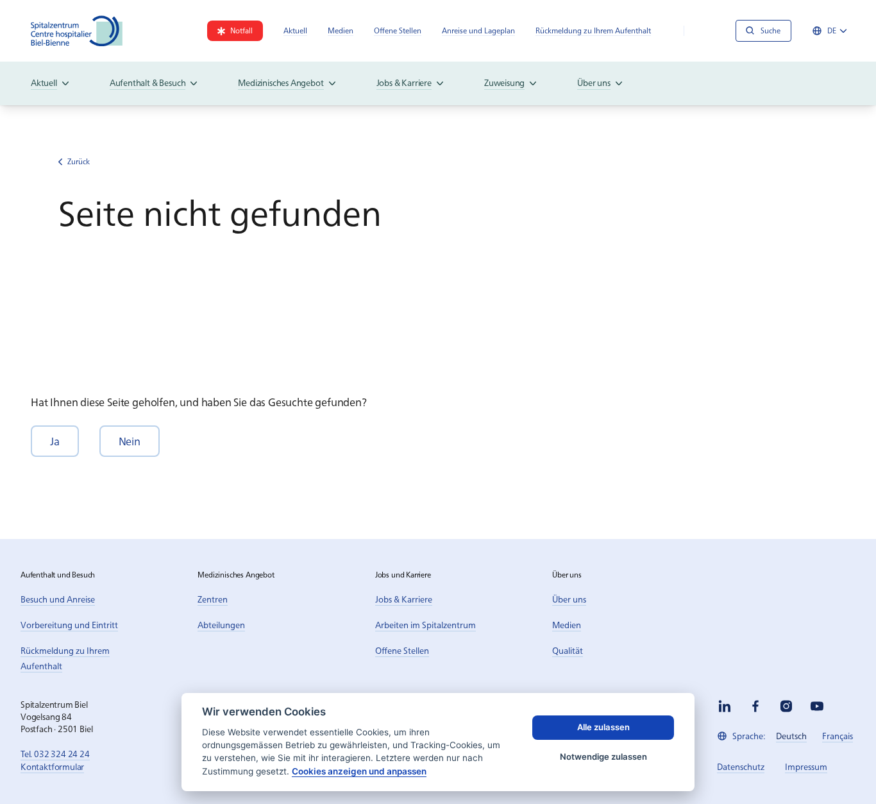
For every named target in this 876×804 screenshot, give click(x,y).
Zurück (78, 161)
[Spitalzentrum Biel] (77, 30)
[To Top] (840, 767)
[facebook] (755, 706)
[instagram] (786, 706)
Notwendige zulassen (603, 756)
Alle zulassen (603, 727)
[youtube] (817, 706)
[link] (235, 31)
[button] (55, 441)
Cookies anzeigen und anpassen (359, 771)
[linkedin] (724, 706)
